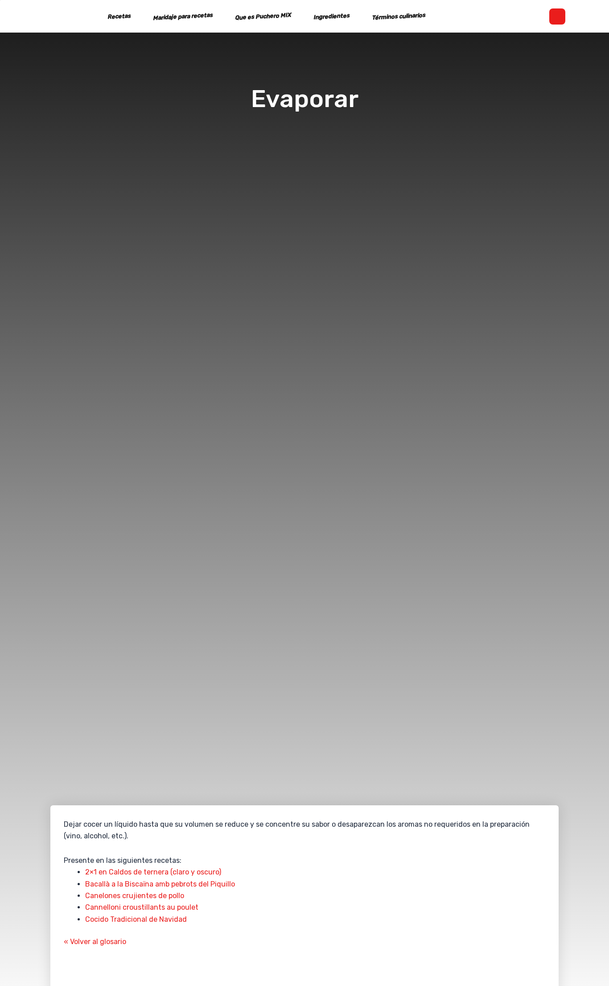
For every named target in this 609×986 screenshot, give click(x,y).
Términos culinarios (398, 16)
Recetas (119, 16)
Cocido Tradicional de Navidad (136, 919)
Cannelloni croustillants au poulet (141, 907)
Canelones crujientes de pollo (134, 895)
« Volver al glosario (95, 941)
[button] (557, 16)
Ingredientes (331, 16)
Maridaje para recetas (182, 16)
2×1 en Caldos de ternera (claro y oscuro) (153, 872)
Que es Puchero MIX (263, 16)
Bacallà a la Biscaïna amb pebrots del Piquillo (160, 884)
